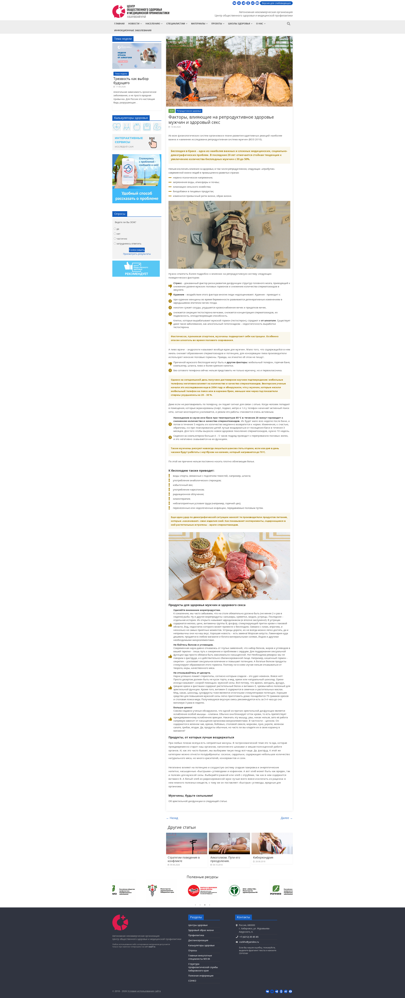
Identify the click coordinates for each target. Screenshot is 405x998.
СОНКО (192, 980)
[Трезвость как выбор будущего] (136, 44)
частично (122, 238)
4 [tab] (209, 904)
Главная (119, 23)
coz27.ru (152, 946)
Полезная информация (200, 975)
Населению (153, 23)
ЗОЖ (172, 111)
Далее (287, 818)
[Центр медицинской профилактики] (120, 916)
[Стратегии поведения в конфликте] (186, 834)
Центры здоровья (198, 925)
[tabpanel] (120, 891)
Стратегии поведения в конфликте (184, 859)
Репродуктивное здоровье (189, 111)
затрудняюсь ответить (129, 243)
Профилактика (196, 935)
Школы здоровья (239, 23)
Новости (133, 23)
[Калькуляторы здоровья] (136, 127)
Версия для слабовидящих (276, 3)
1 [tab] (195, 904)
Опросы (192, 950)
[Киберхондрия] (272, 834)
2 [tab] (200, 904)
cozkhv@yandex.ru (249, 941)
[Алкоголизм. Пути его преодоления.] (229, 834)
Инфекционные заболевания (132, 30)
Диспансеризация (198, 940)
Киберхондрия (263, 857)
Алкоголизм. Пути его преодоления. (225, 859)
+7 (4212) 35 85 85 (249, 936)
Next (295, 890)
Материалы (198, 23)
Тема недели (121, 73)
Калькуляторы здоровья (201, 945)
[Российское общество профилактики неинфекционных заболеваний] (284, 891)
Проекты (216, 23)
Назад (172, 818)
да (118, 228)
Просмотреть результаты (137, 253)
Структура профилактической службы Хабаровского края (203, 967)
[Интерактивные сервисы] (136, 143)
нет (118, 233)
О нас (259, 23)
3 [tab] (204, 904)
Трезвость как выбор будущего (131, 80)
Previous (110, 890)
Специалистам (175, 23)
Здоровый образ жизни (201, 930)
